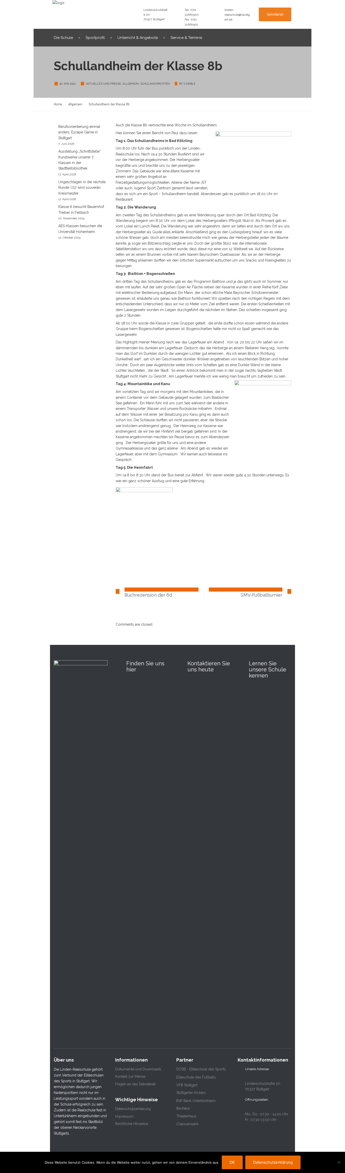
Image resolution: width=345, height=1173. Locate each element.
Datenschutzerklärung (133, 1109)
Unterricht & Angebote (137, 37)
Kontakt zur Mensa (130, 1076)
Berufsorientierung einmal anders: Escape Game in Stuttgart (79, 132)
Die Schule (63, 37)
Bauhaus (183, 1108)
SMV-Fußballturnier (261, 595)
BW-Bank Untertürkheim (195, 1101)
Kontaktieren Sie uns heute (208, 666)
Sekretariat (275, 14)
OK (232, 1162)
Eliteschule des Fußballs (196, 1077)
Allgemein (130, 83)
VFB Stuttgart (187, 1085)
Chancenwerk (187, 1124)
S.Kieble (189, 83)
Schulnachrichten (155, 83)
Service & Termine (186, 37)
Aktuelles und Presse (103, 83)
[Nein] (338, 1162)
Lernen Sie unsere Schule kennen (267, 669)
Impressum (124, 1116)
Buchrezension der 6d (148, 595)
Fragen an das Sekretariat (135, 1084)
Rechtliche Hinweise (131, 1124)
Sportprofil (95, 37)
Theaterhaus (186, 1116)
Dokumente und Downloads (138, 1069)
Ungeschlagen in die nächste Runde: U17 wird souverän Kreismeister (82, 187)
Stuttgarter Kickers (191, 1093)
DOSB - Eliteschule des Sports (201, 1069)
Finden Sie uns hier (145, 666)
